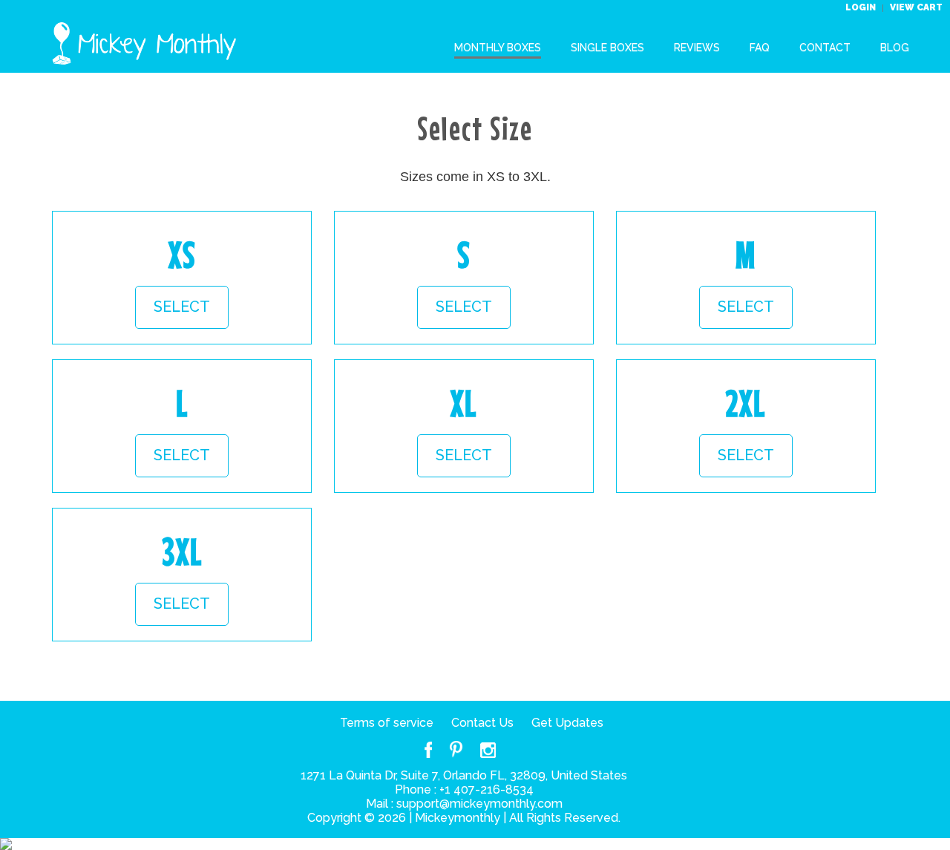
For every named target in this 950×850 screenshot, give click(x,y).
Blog (894, 47)
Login (861, 7)
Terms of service (386, 723)
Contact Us (482, 723)
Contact (825, 47)
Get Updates (567, 723)
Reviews (697, 47)
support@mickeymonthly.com (479, 804)
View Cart (916, 7)
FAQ (760, 47)
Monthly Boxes (497, 47)
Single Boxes (607, 47)
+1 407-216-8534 (486, 789)
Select (182, 307)
